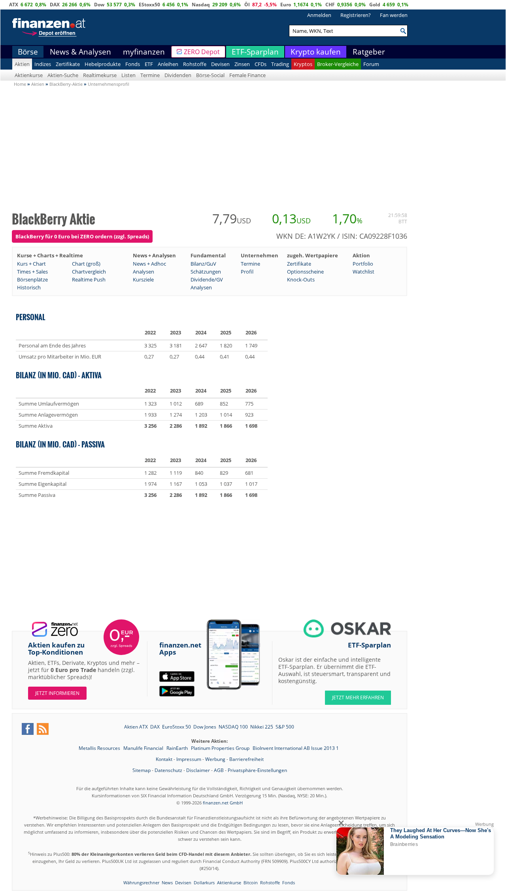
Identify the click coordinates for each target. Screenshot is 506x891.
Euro (285, 5)
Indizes (42, 64)
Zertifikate (68, 64)
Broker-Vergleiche (338, 64)
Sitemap (141, 770)
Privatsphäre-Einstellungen (257, 770)
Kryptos (303, 64)
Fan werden (394, 15)
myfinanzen (144, 52)
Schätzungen (206, 271)
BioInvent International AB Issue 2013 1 (296, 748)
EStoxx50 (149, 5)
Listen (128, 75)
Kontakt (164, 759)
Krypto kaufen (316, 52)
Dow (99, 5)
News (167, 882)
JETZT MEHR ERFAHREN (358, 697)
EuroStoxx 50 (176, 726)
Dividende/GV (207, 279)
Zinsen (242, 64)
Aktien (22, 64)
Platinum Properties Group (221, 748)
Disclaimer (198, 770)
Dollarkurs (204, 882)
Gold (374, 5)
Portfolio (363, 263)
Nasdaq (201, 5)
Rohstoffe (194, 64)
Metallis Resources (100, 748)
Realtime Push (89, 279)
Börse (28, 52)
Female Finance (247, 75)
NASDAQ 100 (233, 726)
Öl (247, 5)
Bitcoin (251, 882)
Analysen (143, 271)
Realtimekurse (100, 75)
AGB (219, 770)
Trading (280, 64)
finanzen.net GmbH (223, 803)
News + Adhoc (149, 263)
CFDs (260, 64)
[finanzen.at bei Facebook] (28, 729)
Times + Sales (32, 271)
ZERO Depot (202, 51)
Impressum (188, 759)
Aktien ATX (136, 726)
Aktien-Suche (62, 75)
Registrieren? (355, 15)
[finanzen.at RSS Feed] (43, 729)
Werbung (215, 759)
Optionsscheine (305, 271)
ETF (149, 64)
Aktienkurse (29, 75)
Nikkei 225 (261, 726)
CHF (330, 5)
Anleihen (168, 64)
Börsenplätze (32, 279)
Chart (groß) (86, 263)
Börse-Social (210, 75)
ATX (13, 5)
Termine (150, 75)
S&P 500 (285, 726)
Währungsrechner (141, 882)
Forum (371, 64)
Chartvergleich (89, 271)
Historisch (29, 287)
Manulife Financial (143, 748)
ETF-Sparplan (255, 52)
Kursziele (143, 279)
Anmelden (319, 15)
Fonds (132, 64)
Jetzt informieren (57, 693)
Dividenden (177, 75)
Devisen (220, 64)
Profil (247, 271)
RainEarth (177, 748)
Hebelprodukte (103, 64)
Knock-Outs (301, 279)
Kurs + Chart (31, 263)
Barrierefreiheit (246, 759)
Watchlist (363, 271)
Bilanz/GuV (203, 263)
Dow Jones (204, 726)
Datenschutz (168, 770)
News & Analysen (80, 52)
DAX (55, 5)
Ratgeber (369, 52)
